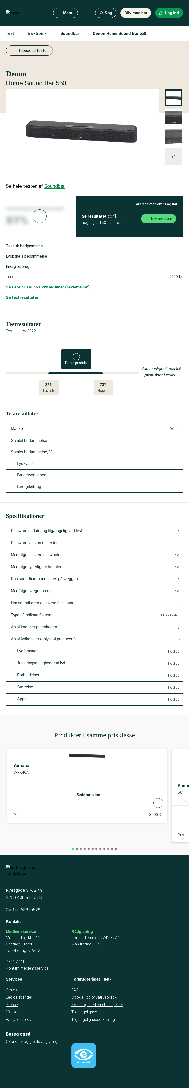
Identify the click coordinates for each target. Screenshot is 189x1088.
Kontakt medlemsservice (27, 968)
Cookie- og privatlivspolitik (94, 997)
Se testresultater (22, 297)
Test (10, 33)
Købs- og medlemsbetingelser (97, 1004)
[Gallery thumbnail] (173, 117)
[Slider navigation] (73, 849)
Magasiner (15, 1012)
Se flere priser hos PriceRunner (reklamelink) (48, 287)
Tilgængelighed (84, 1012)
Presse (12, 1004)
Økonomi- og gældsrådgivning (31, 1041)
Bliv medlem (135, 13)
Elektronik (37, 33)
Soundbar (69, 33)
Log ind (171, 204)
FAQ (75, 990)
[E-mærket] (83, 1055)
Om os (11, 990)
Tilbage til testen (33, 50)
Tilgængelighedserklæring (93, 1019)
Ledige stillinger (19, 997)
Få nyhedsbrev (18, 1019)
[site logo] (25, 13)
